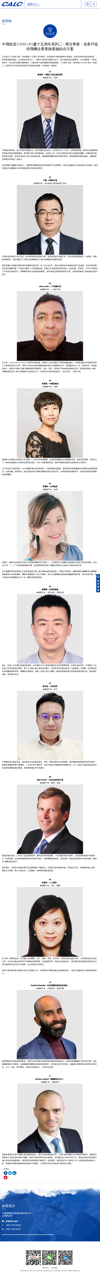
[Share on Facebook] (6, 1173)
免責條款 (54, 1268)
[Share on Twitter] (10, 1173)
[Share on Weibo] (6, 1177)
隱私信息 (45, 1268)
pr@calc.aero (12, 1221)
